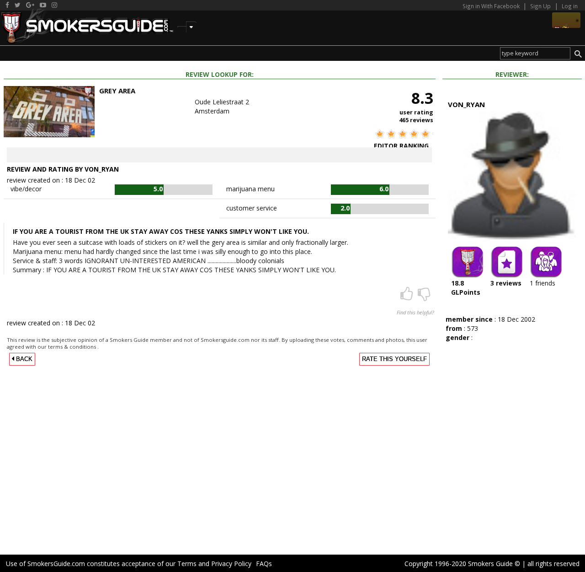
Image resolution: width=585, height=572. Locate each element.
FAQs (264, 563)
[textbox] (535, 53)
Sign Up (540, 6)
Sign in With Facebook (492, 6)
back (23, 359)
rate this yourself (394, 359)
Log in (570, 6)
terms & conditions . (73, 346)
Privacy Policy (231, 563)
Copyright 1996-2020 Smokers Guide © (462, 563)
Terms (187, 563)
